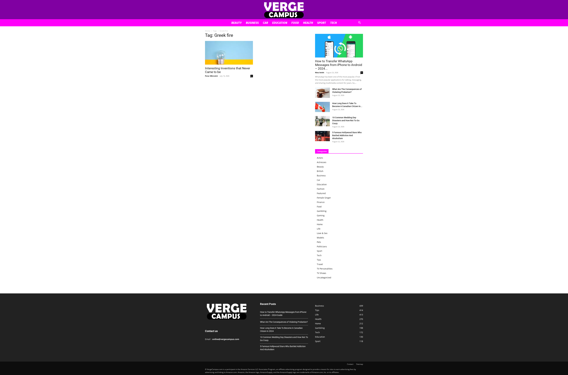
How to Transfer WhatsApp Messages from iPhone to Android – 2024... (338, 64)
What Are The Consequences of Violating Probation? (284, 322)
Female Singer (324, 197)
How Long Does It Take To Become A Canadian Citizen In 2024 (281, 329)
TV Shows (321, 273)
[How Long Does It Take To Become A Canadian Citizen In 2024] (322, 107)
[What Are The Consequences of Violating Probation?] (322, 93)
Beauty (236, 23)
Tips (319, 259)
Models (320, 237)
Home (207, 31)
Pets (319, 242)
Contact (350, 364)
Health (308, 23)
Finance (321, 202)
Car (265, 23)
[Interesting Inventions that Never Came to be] (229, 53)
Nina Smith (319, 72)
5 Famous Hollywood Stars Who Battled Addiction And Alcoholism (347, 135)
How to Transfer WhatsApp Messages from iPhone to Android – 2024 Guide (283, 313)
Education (279, 23)
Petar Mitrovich (211, 76)
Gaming (321, 215)
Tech (333, 23)
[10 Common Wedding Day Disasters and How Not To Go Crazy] (322, 121)
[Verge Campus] (284, 9)
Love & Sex (322, 233)
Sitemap (359, 364)
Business (252, 23)
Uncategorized (324, 277)
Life (318, 228)
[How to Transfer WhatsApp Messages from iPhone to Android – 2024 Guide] (339, 45)
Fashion (321, 188)
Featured (321, 193)
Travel (320, 264)
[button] (359, 23)
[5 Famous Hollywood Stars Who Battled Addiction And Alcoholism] (322, 136)
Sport (321, 23)
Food (295, 23)
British (320, 171)
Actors (320, 157)
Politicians (322, 246)
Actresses (321, 162)
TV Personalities (325, 268)
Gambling (321, 211)
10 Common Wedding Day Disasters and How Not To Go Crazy (345, 120)
